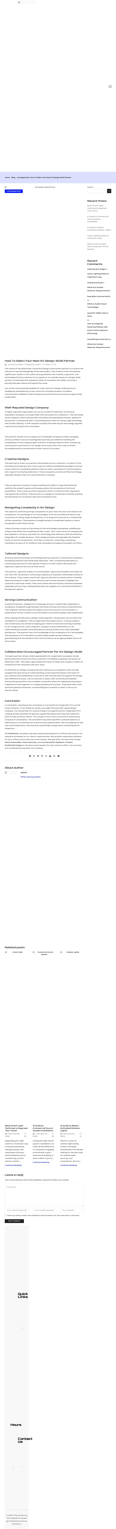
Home (7, 177)
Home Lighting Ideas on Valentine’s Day (98, 237)
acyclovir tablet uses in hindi (97, 314)
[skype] (57, 756)
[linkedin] (50, 756)
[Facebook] (34, 756)
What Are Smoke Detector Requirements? (98, 289)
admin (38, 364)
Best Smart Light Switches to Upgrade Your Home (16, 1128)
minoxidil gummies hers (98, 339)
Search (90, 187)
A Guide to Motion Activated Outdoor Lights (70, 1128)
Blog (13, 177)
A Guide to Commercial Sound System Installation (43, 1128)
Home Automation (13, 742)
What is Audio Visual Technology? (96, 305)
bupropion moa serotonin (98, 296)
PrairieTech (12, 733)
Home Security (29, 742)
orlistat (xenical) (94, 283)
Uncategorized (23, 177)
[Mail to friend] (46, 756)
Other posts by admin (31, 777)
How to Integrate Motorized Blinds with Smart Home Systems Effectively (97, 329)
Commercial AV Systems (52, 742)
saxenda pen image (96, 269)
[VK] (38, 756)
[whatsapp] (54, 756)
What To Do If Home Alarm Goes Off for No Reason (97, 246)
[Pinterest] (42, 756)
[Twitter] (30, 756)
